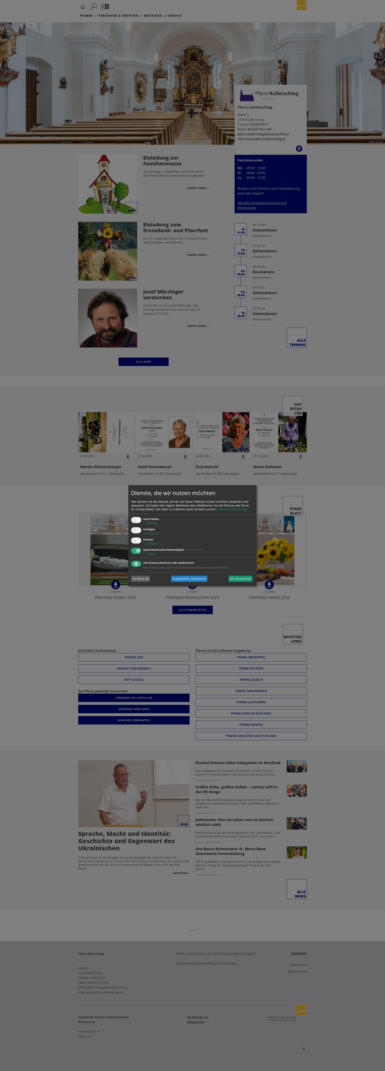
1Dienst (149, 554)
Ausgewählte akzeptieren (189, 579)
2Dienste (150, 523)
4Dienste (150, 533)
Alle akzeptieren (240, 579)
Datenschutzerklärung (231, 509)
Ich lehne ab (140, 579)
